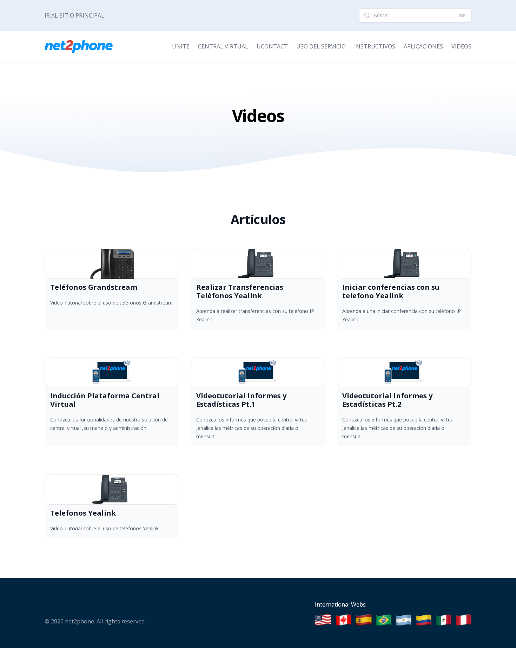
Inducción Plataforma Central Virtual (104, 400)
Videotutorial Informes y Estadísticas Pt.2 (387, 400)
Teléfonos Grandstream (93, 287)
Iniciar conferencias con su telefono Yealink (390, 291)
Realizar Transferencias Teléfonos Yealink (239, 291)
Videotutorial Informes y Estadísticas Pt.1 (241, 400)
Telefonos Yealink (83, 513)
